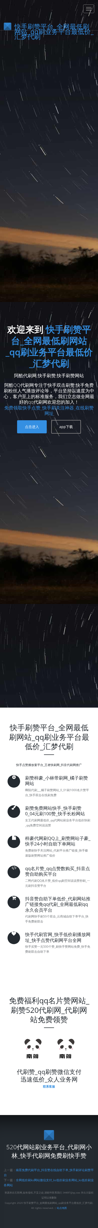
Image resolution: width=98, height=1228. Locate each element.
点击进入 (32, 426)
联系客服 (49, 1086)
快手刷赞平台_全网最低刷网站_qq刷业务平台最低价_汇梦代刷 (49, 346)
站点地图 (62, 1208)
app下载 (66, 426)
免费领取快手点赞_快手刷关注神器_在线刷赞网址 (49, 410)
